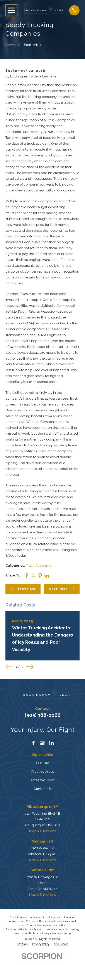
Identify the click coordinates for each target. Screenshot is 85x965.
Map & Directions (42, 831)
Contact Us (42, 789)
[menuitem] (22, 944)
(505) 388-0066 (43, 715)
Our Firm (42, 763)
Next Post (58, 589)
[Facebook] (33, 743)
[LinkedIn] (51, 743)
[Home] (43, 10)
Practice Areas (42, 772)
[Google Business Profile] (42, 743)
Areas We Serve (43, 780)
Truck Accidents (38, 566)
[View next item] (29, 666)
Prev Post (27, 589)
